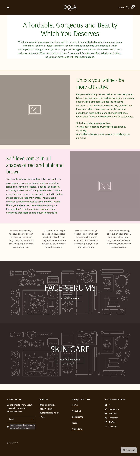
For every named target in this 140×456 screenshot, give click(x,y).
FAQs (42, 417)
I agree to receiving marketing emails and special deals (22, 426)
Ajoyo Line (77, 429)
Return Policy (46, 409)
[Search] (127, 7)
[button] (70, 298)
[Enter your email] (32, 419)
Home (75, 405)
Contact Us (77, 417)
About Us (76, 411)
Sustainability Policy (49, 413)
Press (74, 423)
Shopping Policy (47, 405)
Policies (44, 400)
